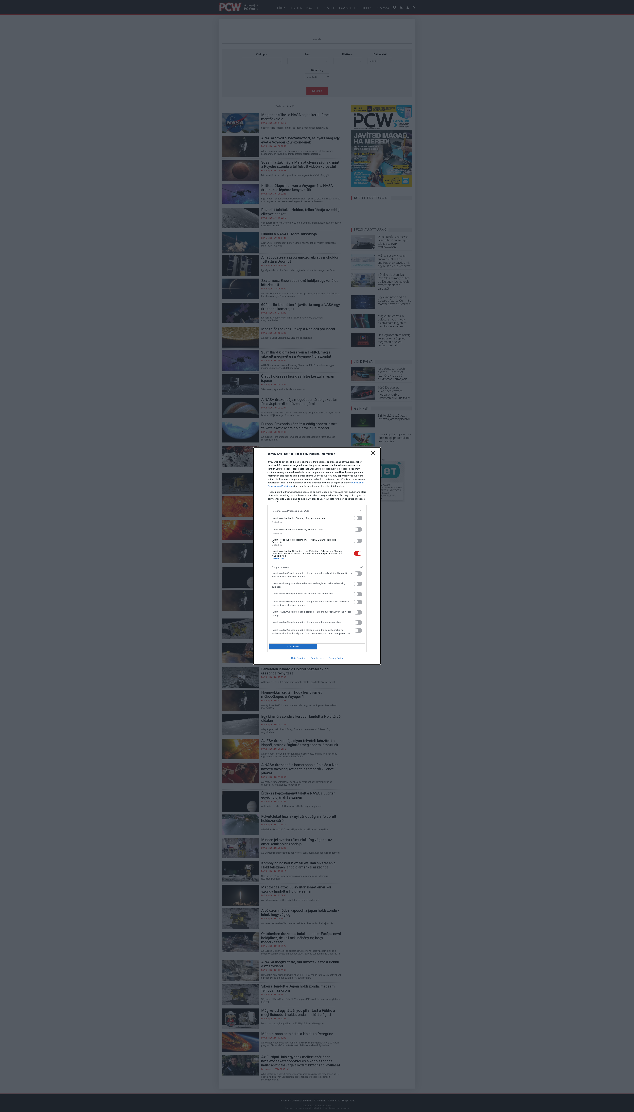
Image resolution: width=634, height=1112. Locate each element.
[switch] (358, 518)
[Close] (374, 454)
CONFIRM (293, 646)
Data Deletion (298, 658)
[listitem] (317, 510)
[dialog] (317, 556)
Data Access (317, 658)
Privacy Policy (336, 658)
